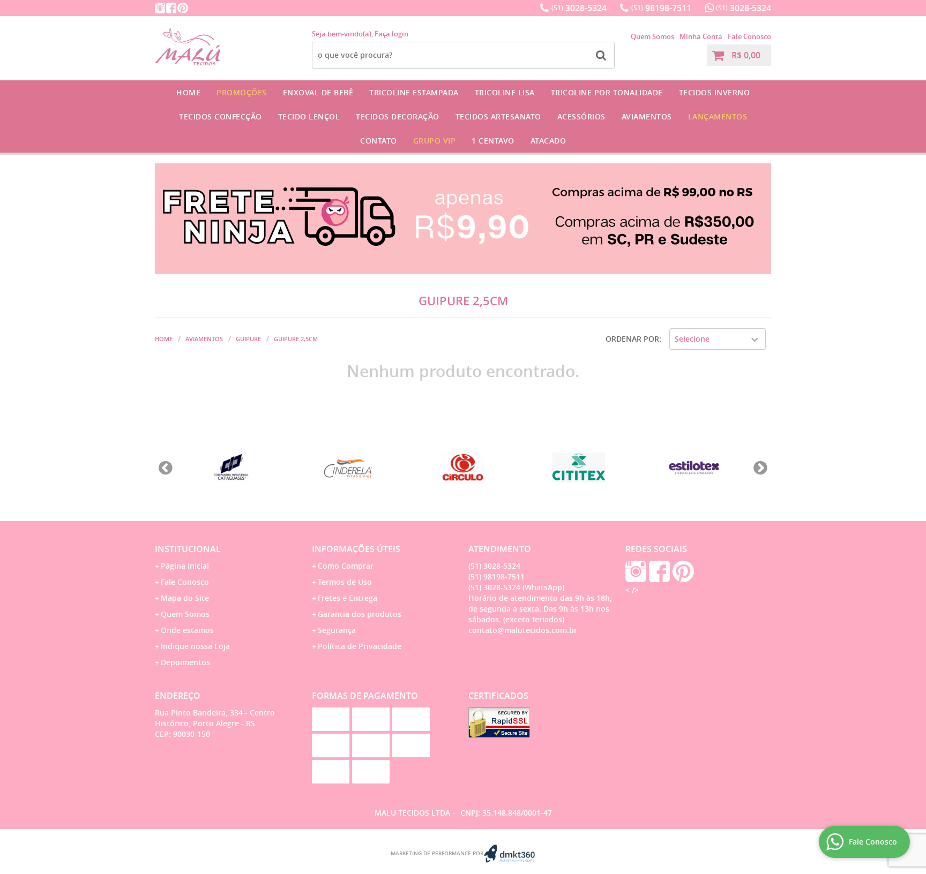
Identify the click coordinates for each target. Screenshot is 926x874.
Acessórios (581, 116)
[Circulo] (463, 467)
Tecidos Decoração (397, 116)
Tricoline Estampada (414, 92)
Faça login (391, 34)
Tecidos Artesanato (498, 116)
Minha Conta (700, 36)
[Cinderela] (347, 467)
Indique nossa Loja (195, 646)
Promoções (241, 92)
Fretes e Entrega (347, 598)
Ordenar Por (632, 339)
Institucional (188, 549)
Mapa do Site (185, 598)
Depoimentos (185, 662)
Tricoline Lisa (505, 92)
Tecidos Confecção (220, 116)
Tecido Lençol (309, 116)
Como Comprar (346, 566)
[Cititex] (579, 467)
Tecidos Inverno (714, 92)
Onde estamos (187, 630)
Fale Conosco (749, 36)
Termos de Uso (345, 582)
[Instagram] (160, 8)
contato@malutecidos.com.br (522, 630)
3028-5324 (579, 8)
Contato (378, 140)
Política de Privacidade (359, 646)
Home (188, 92)
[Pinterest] (182, 8)
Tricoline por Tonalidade (607, 92)
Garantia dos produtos (359, 614)
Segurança (337, 630)
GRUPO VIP (434, 140)
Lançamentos (718, 116)
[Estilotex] (694, 467)
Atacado (548, 140)
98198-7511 (661, 8)
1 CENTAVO (493, 140)
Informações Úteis (356, 549)
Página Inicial (185, 566)
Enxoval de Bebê (318, 92)
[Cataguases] (231, 467)
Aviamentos (647, 116)
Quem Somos (652, 36)
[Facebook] (171, 8)
